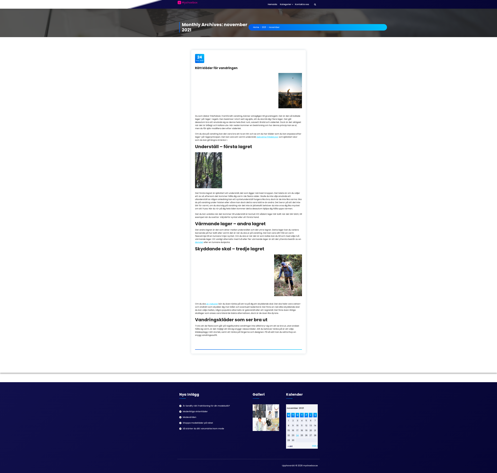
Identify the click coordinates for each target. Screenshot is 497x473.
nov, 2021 (199, 58)
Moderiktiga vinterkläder (195, 411)
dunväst (199, 242)
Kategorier (285, 4)
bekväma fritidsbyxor (267, 136)
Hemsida (272, 4)
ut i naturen (212, 303)
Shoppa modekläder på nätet (198, 422)
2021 (264, 27)
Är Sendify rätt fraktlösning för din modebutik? (206, 405)
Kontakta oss (302, 4)
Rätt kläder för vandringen (216, 68)
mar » (315, 445)
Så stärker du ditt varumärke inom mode (203, 428)
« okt (290, 446)
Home (256, 27)
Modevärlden (189, 417)
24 (297, 435)
